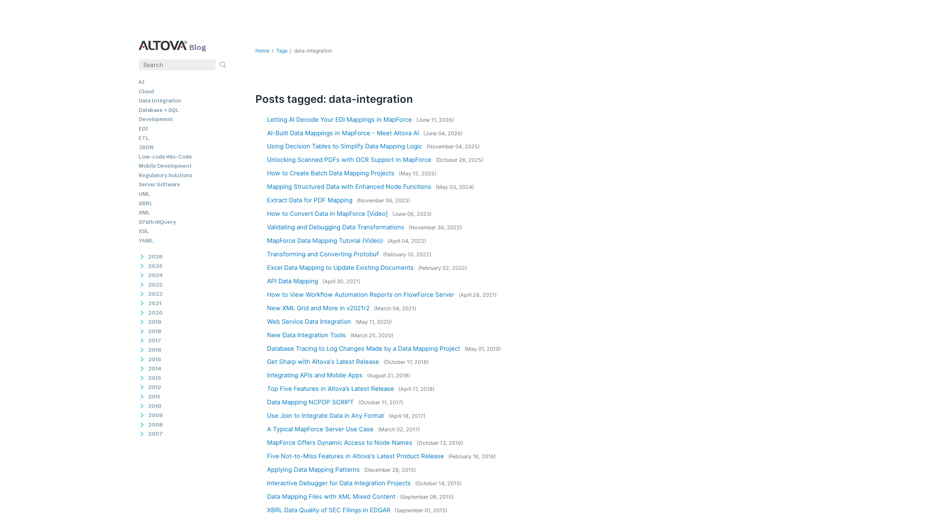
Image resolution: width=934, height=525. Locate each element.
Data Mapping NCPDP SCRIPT (310, 402)
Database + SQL (159, 110)
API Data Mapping (292, 281)
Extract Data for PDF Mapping (309, 200)
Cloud (146, 91)
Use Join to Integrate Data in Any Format (325, 415)
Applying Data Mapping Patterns (313, 469)
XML (144, 212)
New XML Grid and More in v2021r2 (318, 308)
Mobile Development (165, 166)
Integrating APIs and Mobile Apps (315, 375)
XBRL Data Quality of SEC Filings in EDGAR (328, 510)
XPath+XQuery (157, 222)
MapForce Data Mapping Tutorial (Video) (325, 240)
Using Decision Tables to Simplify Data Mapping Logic (344, 146)
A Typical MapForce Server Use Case (320, 429)
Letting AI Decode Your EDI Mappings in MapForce (339, 119)
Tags (281, 51)
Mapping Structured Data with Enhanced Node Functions (349, 186)
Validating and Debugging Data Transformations (335, 227)
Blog (197, 47)
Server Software (159, 184)
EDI (143, 128)
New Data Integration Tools (306, 335)
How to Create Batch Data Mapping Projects (330, 173)
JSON (146, 147)
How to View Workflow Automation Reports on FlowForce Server (360, 294)
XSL (144, 231)
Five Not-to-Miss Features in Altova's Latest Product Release (355, 456)
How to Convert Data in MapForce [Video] (327, 213)
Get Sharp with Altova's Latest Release (323, 361)
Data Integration (160, 100)
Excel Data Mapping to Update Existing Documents (340, 267)
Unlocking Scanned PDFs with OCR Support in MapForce (349, 159)
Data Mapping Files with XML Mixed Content (331, 496)
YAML (146, 240)
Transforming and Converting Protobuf (323, 254)
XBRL (146, 203)
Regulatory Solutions (166, 175)
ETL (144, 138)
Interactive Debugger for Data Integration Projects (339, 483)
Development (156, 119)
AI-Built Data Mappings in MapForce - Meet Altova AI (343, 133)
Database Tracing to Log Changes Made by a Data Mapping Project (363, 348)
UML (144, 194)
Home (262, 51)
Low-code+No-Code (165, 156)
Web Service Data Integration (309, 321)
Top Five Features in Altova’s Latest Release (330, 388)
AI (142, 82)
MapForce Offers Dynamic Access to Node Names (339, 442)
